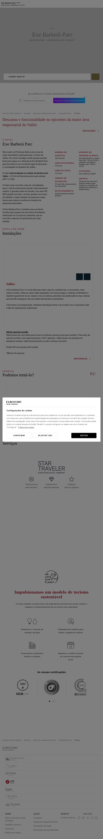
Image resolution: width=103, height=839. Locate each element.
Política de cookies (26, 427)
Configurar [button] (19, 436)
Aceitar (84, 436)
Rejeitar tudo (45, 436)
